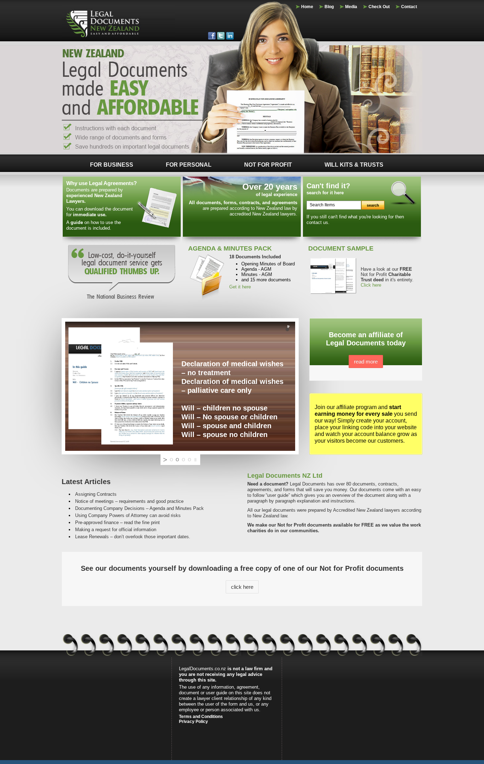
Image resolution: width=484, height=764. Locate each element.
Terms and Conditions (201, 716)
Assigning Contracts (96, 494)
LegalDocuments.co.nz (202, 668)
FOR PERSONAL (189, 165)
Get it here (240, 286)
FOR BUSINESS (111, 165)
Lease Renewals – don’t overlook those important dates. (132, 536)
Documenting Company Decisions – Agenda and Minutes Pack (139, 508)
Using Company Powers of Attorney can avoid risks (128, 515)
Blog (329, 6)
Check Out (379, 6)
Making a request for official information (115, 529)
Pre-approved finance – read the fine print (117, 522)
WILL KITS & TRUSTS (354, 165)
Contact (409, 6)
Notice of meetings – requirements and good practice (129, 501)
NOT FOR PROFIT (268, 165)
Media (351, 6)
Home (307, 6)
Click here (371, 285)
